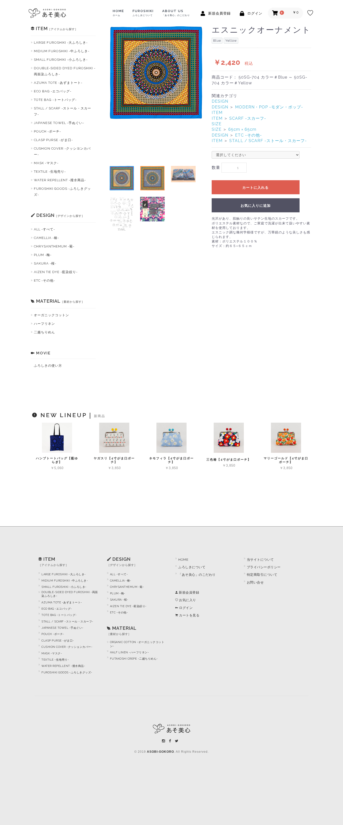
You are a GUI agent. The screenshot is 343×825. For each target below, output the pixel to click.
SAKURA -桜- (45, 263)
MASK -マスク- (46, 163)
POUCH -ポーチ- (47, 131)
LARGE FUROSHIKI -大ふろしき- (61, 42)
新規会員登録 (188, 592)
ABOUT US (176, 13)
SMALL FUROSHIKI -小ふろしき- (61, 59)
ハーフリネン (44, 324)
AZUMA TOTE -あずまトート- (58, 83)
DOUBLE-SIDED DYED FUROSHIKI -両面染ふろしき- (64, 71)
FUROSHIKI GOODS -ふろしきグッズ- (62, 192)
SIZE (216, 123)
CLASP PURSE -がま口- (53, 140)
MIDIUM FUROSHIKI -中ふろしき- (61, 51)
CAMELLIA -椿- (46, 238)
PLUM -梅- (42, 255)
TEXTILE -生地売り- (50, 171)
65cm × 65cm (242, 129)
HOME (118, 13)
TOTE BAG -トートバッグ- (55, 100)
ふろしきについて (191, 567)
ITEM (217, 112)
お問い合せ (255, 582)
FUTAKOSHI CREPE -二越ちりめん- (134, 658)
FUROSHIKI (143, 13)
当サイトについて (260, 559)
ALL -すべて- (44, 229)
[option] (156, 72)
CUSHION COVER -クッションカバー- (66, 647)
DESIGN (220, 101)
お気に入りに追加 (256, 206)
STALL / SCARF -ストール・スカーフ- (62, 111)
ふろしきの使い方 (48, 365)
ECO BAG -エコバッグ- (52, 91)
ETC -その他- (44, 280)
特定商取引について (262, 575)
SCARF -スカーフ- (247, 118)
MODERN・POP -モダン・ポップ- (269, 107)
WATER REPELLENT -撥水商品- (60, 180)
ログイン (185, 608)
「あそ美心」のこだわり (197, 575)
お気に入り (187, 600)
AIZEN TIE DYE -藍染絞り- (56, 272)
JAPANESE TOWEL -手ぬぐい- (59, 123)
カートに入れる (255, 187)
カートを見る (188, 615)
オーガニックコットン (51, 315)
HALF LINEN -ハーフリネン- (129, 652)
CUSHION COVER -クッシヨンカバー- (62, 151)
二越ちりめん (44, 332)
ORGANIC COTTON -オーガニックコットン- (137, 644)
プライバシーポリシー (264, 567)
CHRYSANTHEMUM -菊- (54, 246)
